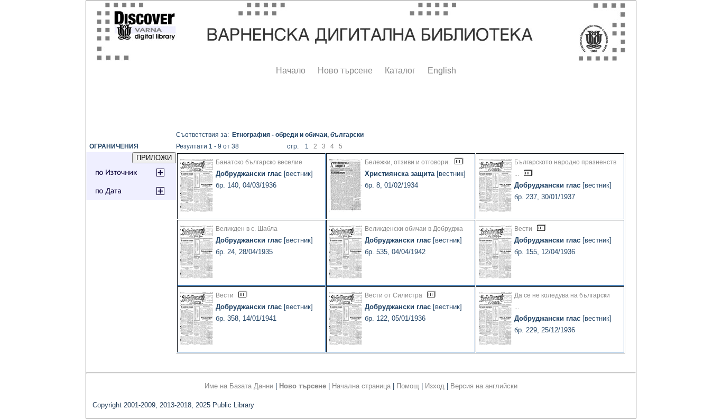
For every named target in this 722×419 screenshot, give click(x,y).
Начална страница (361, 386)
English (442, 70)
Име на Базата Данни (239, 386)
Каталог (400, 70)
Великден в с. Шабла (246, 228)
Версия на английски (483, 386)
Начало (291, 70)
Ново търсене (345, 70)
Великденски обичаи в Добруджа (414, 228)
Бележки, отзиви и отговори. (407, 162)
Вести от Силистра (393, 295)
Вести (523, 228)
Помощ (407, 386)
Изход (435, 386)
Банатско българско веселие (259, 162)
